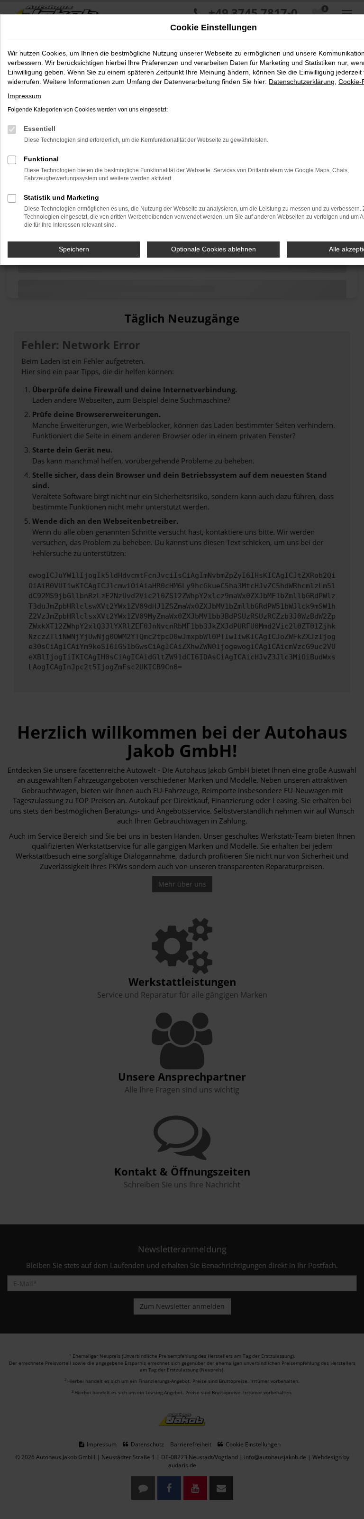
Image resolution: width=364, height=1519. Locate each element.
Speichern (74, 249)
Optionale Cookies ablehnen (213, 249)
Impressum (24, 96)
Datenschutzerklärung (302, 81)
